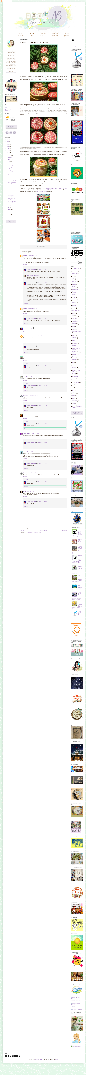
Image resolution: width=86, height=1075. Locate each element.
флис (73, 390)
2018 (8, 143)
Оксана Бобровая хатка (28, 336)
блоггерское (74, 281)
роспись (33, 247)
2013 (8, 152)
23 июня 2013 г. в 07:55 (33, 395)
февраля (9, 212)
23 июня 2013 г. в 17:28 (35, 415)
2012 (8, 217)
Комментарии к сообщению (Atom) (34, 532)
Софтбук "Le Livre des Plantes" (11, 199)
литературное (75, 321)
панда (73, 340)
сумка (73, 378)
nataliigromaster (26, 415)
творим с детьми (75, 382)
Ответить (25, 264)
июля (9, 161)
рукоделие (37, 247)
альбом (73, 270)
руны (73, 360)
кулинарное (29, 247)
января (9, 214)
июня (9, 163)
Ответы (26, 267)
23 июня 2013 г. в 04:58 (42, 385)
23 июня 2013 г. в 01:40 (32, 376)
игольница (74, 302)
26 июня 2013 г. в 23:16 (32, 472)
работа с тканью (75, 352)
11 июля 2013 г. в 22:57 (30, 491)
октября (9, 155)
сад (73, 362)
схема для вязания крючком (76, 380)
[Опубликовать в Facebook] (43, 246)
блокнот (74, 283)
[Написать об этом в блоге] (40, 246)
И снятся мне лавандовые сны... (12, 193)
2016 (8, 146)
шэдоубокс (74, 401)
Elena (24, 491)
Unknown (25, 255)
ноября (9, 153)
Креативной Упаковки (42, 191)
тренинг (74, 385)
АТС (73, 276)
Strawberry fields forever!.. (11, 196)
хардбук (74, 392)
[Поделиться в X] (42, 246)
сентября (10, 157)
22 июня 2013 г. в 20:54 (34, 275)
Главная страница (43, 530)
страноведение (75, 376)
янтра (73, 403)
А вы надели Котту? (12, 180)
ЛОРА (28, 275)
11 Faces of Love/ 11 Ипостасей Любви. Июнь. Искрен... (12, 203)
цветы (73, 395)
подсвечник (74, 343)
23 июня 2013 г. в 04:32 (42, 282)
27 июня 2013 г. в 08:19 (42, 481)
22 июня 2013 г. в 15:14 (42, 269)
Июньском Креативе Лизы (51, 188)
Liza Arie (25, 473)
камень (73, 307)
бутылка (74, 284)
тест (73, 384)
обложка (74, 329)
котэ (73, 315)
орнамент (74, 337)
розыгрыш (74, 356)
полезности (74, 346)
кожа (73, 312)
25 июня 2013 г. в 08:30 (42, 463)
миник (73, 326)
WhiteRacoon (26, 433)
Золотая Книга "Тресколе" (11, 168)
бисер (73, 279)
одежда (73, 335)
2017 (8, 144)
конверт (74, 313)
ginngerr (25, 451)
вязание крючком (75, 289)
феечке (38, 105)
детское (73, 295)
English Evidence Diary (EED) (76, 407)
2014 (8, 150)
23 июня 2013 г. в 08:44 (42, 405)
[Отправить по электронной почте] (39, 246)
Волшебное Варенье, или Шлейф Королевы (12, 172)
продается (74, 351)
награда (74, 328)
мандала (74, 323)
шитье (73, 398)
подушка (74, 345)
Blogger (56, 1059)
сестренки (74, 365)
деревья (73, 294)
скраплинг (74, 367)
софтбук (74, 373)
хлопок (73, 393)
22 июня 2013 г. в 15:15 (39, 328)
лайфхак (74, 318)
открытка (74, 338)
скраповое (74, 369)
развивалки (74, 354)
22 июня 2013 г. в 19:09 (38, 335)
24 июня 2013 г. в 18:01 (34, 433)
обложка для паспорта (76, 331)
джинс (73, 297)
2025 (8, 139)
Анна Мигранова (39, 1059)
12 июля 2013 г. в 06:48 (42, 501)
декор (25, 247)
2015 (8, 148)
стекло (73, 374)
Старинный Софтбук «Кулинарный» (12, 178)
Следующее (22, 530)
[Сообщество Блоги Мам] (76, 1042)
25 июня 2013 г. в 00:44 (32, 451)
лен (73, 320)
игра (73, 304)
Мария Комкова (26, 357)
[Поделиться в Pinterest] (44, 246)
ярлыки (73, 405)
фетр (73, 389)
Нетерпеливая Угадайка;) (80, 541)
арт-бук (73, 275)
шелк (73, 397)
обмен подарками (76, 334)
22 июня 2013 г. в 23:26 (35, 357)
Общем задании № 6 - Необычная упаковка (49, 189)
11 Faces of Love (75, 268)
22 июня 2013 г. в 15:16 (42, 318)
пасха (73, 342)
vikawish (25, 376)
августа (9, 159)
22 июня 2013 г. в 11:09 (32, 255)
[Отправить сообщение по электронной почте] (37, 246)
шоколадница (75, 400)
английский (74, 273)
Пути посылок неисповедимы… (12, 187)
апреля (9, 209)
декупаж (74, 292)
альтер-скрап (75, 271)
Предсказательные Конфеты (76, 349)
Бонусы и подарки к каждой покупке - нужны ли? (12, 184)
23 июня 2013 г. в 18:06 (42, 423)
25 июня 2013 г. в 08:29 (42, 442)
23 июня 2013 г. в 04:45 (42, 346)
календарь (74, 305)
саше (73, 364)
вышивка (74, 287)
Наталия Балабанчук (31, 269)
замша (73, 300)
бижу (73, 278)
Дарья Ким (25, 395)
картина (74, 308)
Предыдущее (64, 530)
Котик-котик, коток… (10, 190)
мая (9, 207)
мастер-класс (75, 324)
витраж (73, 286)
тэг (73, 387)
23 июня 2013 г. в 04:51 (42, 365)
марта (9, 211)
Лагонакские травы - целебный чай (12, 165)
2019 (8, 141)
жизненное (74, 299)
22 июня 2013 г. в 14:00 (32, 308)
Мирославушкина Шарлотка (11, 175)
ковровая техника (75, 310)
